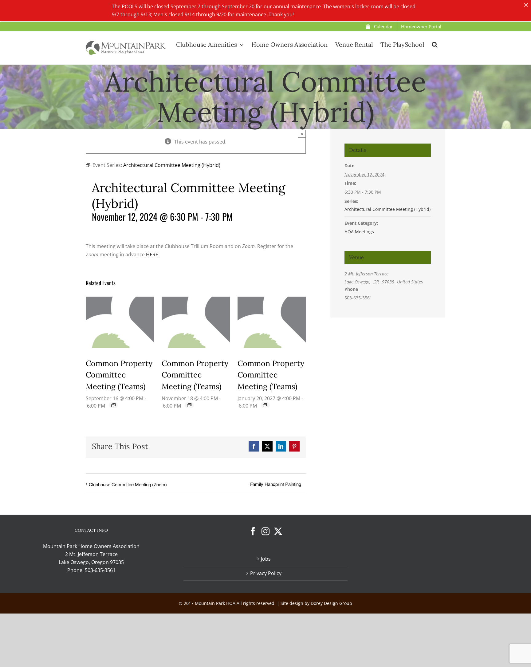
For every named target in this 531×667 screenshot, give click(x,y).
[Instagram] (265, 531)
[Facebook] (253, 531)
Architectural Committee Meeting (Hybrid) (387, 209)
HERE (152, 254)
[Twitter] (278, 531)
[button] (435, 44)
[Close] (526, 5)
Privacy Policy (265, 573)
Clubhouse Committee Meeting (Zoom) (128, 484)
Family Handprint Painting (275, 484)
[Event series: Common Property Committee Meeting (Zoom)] (113, 405)
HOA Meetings (359, 232)
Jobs (266, 558)
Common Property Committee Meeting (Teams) (119, 374)
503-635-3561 (100, 570)
